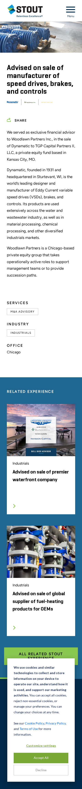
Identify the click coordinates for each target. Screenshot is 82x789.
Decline (41, 770)
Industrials (20, 332)
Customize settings (41, 746)
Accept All (41, 758)
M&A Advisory (22, 311)
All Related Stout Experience (41, 656)
